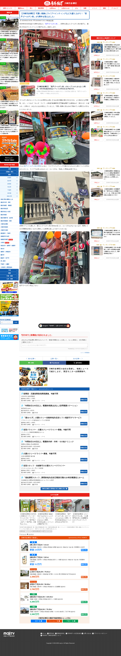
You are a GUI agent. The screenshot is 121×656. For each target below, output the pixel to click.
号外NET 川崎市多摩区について (51, 635)
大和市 (5, 242)
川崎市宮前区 (4, 227)
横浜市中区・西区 (5, 202)
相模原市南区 (6, 239)
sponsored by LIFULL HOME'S (78, 537)
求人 (31, 8)
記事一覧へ (54, 358)
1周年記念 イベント (25, 531)
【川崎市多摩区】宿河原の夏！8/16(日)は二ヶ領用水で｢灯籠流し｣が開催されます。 (112, 97)
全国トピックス (7, 8)
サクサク (31, 534)
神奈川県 (50, 20)
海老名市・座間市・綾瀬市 (8, 245)
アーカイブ (114, 8)
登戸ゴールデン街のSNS (32, 166)
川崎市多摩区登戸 (36, 531)
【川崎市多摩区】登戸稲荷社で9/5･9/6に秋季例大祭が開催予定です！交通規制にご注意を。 (9, 33)
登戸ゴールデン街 (47, 531)
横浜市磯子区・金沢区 (7, 218)
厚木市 (2, 248)
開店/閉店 (41, 8)
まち (76, 8)
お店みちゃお (65, 8)
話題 (85, 8)
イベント (94, 8)
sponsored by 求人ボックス (46, 389)
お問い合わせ (87, 633)
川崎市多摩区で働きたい (29, 389)
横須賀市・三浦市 (5, 233)
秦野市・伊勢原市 (5, 251)
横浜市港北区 (4, 208)
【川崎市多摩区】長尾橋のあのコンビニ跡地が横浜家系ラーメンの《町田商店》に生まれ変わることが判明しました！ (112, 175)
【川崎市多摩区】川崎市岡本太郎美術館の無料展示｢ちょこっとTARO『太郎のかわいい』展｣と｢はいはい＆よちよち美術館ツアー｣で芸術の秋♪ (9, 129)
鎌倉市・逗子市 (5, 258)
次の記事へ (77, 358)
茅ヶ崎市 (3, 261)
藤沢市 (2, 255)
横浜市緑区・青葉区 (6, 205)
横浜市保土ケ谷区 (5, 211)
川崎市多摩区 (70, 3)
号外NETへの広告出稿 (74, 633)
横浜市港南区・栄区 (6, 221)
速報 (104, 8)
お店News (53, 8)
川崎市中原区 (4, 230)
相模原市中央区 (5, 236)
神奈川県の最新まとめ (7, 199)
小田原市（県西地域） (7, 267)
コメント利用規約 (85, 352)
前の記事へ (32, 358)
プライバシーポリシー (100, 633)
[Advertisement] (106, 23)
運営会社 (51, 633)
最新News (21, 8)
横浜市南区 (4, 214)
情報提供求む (61, 633)
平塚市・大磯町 (5, 264)
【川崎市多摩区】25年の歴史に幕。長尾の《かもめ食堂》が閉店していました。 (112, 114)
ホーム (44, 633)
